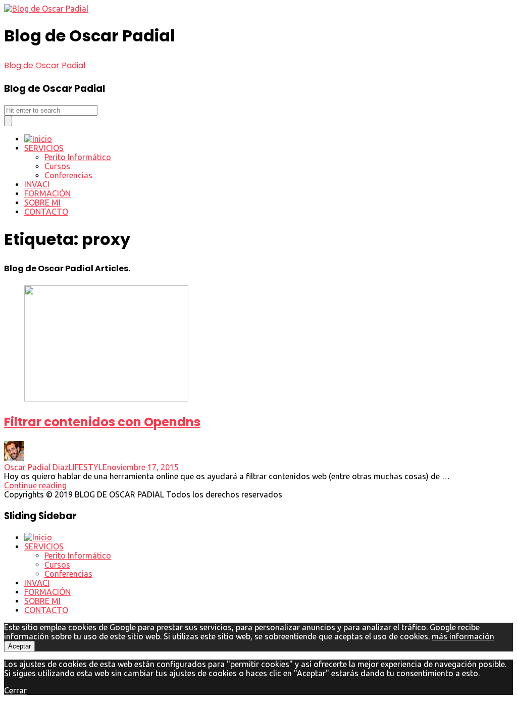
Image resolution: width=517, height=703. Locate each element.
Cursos (57, 166)
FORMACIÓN (47, 193)
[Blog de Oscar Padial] (46, 8)
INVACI (36, 184)
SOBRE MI (42, 202)
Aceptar (19, 646)
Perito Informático (77, 157)
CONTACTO (46, 211)
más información (463, 636)
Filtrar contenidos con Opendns (102, 422)
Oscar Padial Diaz (36, 467)
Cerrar (15, 690)
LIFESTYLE (88, 467)
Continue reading (35, 485)
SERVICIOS (44, 148)
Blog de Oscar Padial (44, 65)
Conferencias (68, 175)
